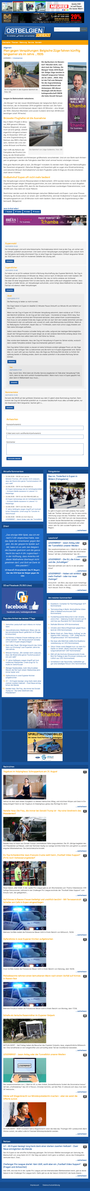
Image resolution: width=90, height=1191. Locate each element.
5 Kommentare (17, 58)
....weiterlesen (81, 530)
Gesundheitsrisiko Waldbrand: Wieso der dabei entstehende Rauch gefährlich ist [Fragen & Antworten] (23, 632)
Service (31, 42)
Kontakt (38, 42)
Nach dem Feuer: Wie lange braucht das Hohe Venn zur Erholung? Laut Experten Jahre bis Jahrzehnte (24, 647)
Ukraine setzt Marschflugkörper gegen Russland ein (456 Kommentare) (68, 629)
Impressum (34, 1185)
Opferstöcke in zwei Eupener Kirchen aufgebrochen (20, 677)
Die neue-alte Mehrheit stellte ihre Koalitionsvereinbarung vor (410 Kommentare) (68, 642)
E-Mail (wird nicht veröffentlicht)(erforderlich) (23, 433)
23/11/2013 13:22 (11, 246)
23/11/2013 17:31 (16, 370)
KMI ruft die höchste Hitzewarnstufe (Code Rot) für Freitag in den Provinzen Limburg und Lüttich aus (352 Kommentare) (68, 656)
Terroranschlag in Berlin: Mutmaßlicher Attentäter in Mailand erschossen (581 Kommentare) (68, 611)
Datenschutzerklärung (51, 1185)
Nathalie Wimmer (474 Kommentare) (65, 624)
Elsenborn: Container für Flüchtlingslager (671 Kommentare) (68, 605)
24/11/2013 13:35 (11, 395)
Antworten (10, 261)
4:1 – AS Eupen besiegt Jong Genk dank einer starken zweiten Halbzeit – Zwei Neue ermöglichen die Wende (23, 683)
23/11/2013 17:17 (13, 298)
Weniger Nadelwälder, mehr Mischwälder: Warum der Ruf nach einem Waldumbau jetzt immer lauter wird (23, 670)
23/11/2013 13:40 (11, 270)
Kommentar (10, 442)
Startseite (6, 42)
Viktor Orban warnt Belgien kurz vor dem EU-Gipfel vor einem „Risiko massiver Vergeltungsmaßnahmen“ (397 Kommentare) (68, 649)
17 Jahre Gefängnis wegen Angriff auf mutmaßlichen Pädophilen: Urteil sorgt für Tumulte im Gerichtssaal (23, 511)
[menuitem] (6, 42)
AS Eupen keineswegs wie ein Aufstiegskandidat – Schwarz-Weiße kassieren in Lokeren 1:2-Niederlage (24, 491)
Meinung (23, 42)
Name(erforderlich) (13, 424)
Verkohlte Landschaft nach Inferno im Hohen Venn (23, 625)
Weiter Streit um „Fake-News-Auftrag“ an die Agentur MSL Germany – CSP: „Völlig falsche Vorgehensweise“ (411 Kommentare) (68, 635)
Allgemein (8, 48)
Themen (14, 42)
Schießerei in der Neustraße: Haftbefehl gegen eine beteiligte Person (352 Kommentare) (68, 663)
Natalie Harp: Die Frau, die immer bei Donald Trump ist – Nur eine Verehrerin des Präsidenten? (23, 691)
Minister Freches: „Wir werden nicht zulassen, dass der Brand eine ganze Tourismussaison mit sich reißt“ (23, 481)
